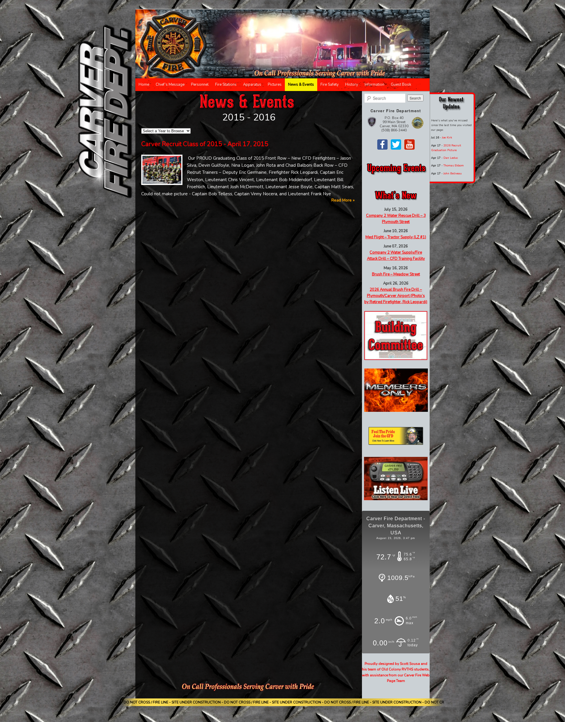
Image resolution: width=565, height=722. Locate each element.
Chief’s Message (170, 84)
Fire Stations (226, 84)
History (351, 84)
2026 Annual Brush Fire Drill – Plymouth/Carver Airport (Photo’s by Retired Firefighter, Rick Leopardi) (395, 296)
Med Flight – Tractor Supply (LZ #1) (395, 237)
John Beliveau (452, 173)
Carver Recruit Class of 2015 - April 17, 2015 (204, 144)
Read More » (343, 200)
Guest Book (401, 84)
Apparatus (252, 84)
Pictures (275, 84)
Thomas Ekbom (453, 165)
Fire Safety (329, 84)
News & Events (301, 84)
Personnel (200, 84)
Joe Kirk (447, 138)
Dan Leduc (450, 158)
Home (144, 84)
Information (374, 84)
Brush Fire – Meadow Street (396, 274)
